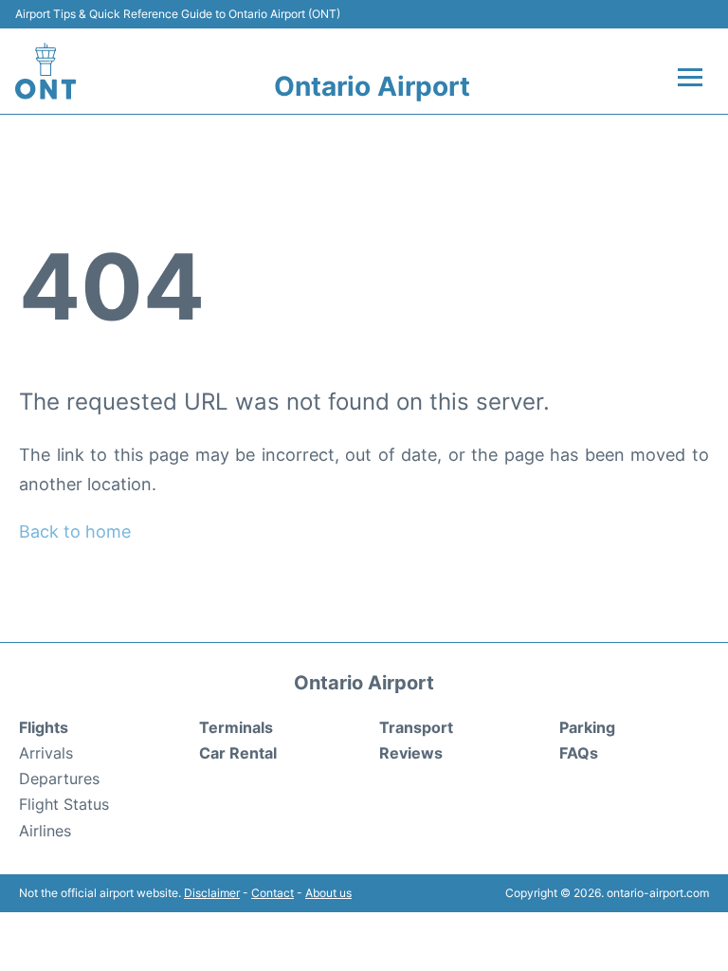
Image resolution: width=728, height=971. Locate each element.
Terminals (236, 727)
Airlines (45, 830)
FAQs (578, 752)
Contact (272, 893)
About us (328, 893)
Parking (587, 727)
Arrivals (46, 752)
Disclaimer (212, 893)
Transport (416, 727)
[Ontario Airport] (45, 71)
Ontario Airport (372, 86)
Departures (59, 778)
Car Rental (238, 752)
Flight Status (64, 804)
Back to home (75, 531)
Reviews (411, 752)
